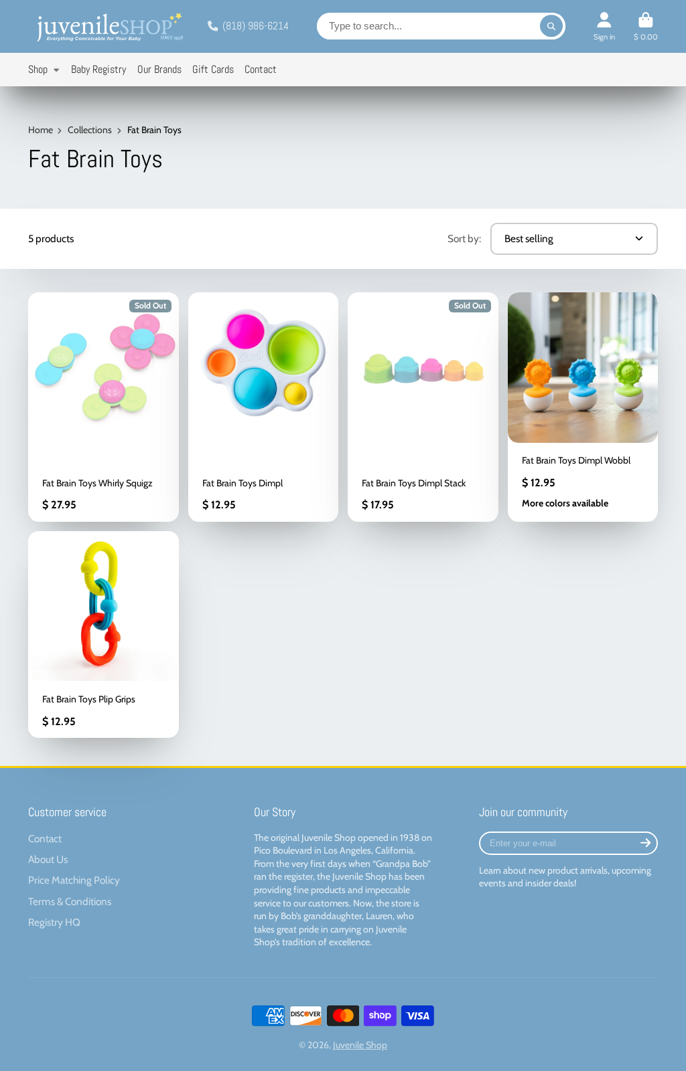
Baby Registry (98, 69)
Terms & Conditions (69, 901)
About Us (48, 859)
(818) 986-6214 (255, 26)
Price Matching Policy (74, 880)
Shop (38, 69)
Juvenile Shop (360, 1045)
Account (604, 26)
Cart (646, 26)
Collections (90, 130)
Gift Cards (213, 69)
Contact (261, 69)
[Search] (551, 26)
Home (40, 130)
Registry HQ (54, 922)
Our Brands (159, 69)
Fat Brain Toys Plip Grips (103, 634)
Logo (108, 26)
